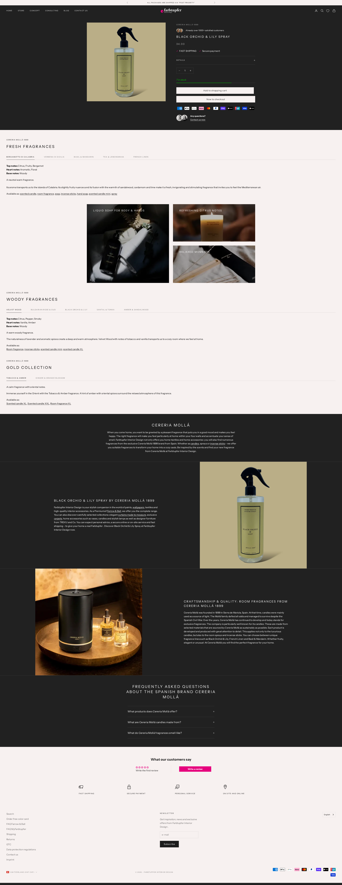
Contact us (81, 11)
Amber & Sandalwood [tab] (136, 310)
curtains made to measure (132, 514)
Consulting (52, 11)
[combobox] (329, 814)
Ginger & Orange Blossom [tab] (50, 378)
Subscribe (169, 844)
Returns (10, 839)
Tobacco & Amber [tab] (16, 378)
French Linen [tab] (141, 157)
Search (10, 814)
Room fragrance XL (60, 403)
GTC (8, 844)
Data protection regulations (21, 849)
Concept (35, 11)
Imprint (10, 859)
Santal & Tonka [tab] (106, 310)
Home (9, 11)
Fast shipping (86, 794)
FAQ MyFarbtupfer (16, 829)
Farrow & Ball (114, 511)
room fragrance (45, 193)
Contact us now (197, 119)
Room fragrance (15, 349)
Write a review (195, 769)
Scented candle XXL (38, 403)
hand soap (82, 193)
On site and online (234, 794)
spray (114, 193)
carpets (58, 518)
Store (21, 11)
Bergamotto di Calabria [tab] (20, 157)
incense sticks (68, 193)
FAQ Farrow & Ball (15, 824)
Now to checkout (216, 99)
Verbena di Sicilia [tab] (54, 157)
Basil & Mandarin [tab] (84, 157)
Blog (66, 11)
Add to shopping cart (215, 90)
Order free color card (17, 819)
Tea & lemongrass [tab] (113, 157)
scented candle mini (99, 193)
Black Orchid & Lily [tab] (76, 310)
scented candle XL (73, 349)
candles (195, 443)
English (327, 814)
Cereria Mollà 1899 (187, 25)
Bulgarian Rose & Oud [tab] (43, 310)
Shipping (11, 834)
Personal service (185, 794)
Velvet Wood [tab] (14, 310)
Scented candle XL (16, 403)
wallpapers (138, 507)
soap (57, 193)
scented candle (28, 193)
